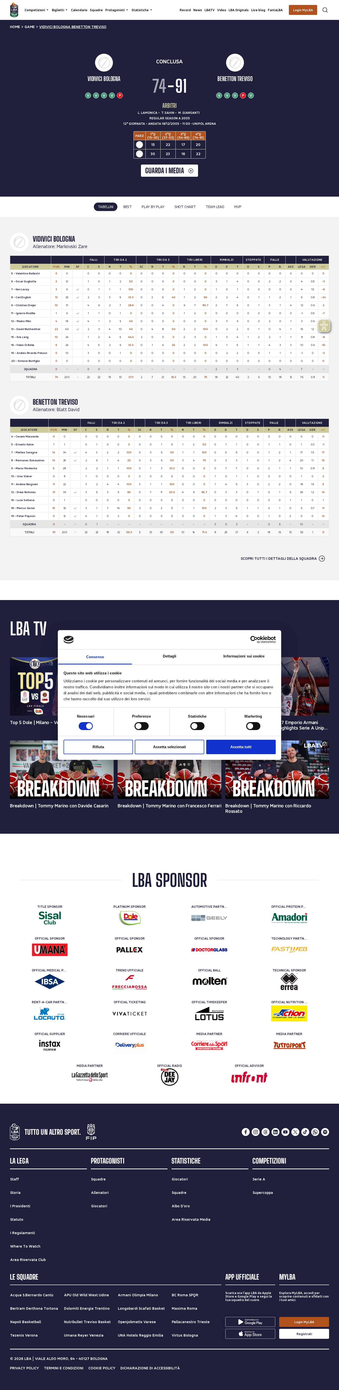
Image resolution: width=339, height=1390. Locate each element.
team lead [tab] (215, 206)
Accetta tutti (240, 747)
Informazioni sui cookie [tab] (243, 656)
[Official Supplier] (50, 1045)
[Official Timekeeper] (209, 1013)
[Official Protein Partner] (289, 918)
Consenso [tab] (95, 657)
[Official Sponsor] (50, 949)
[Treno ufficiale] (130, 981)
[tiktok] (305, 1132)
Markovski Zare (72, 246)
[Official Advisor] (249, 1077)
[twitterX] (295, 1132)
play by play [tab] (153, 206)
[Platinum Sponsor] (130, 918)
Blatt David (68, 409)
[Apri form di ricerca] (325, 10)
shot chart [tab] (185, 206)
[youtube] (285, 1132)
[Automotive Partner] (209, 918)
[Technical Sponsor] (289, 981)
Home (15, 27)
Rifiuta (98, 747)
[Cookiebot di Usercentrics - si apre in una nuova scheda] (254, 639)
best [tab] (127, 206)
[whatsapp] (315, 1132)
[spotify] (325, 1132)
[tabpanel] (169, 398)
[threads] (266, 1132)
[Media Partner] (209, 1045)
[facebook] (246, 1132)
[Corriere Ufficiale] (130, 1045)
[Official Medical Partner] (50, 981)
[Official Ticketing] (130, 1013)
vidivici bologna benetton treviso (72, 27)
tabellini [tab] (105, 206)
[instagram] (256, 1132)
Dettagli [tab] (169, 656)
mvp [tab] (237, 206)
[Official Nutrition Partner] (289, 1013)
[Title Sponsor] (50, 918)
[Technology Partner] (289, 949)
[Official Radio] (170, 1077)
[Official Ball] (209, 981)
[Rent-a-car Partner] (50, 1013)
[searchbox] (169, 6)
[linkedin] (275, 1132)
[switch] (142, 726)
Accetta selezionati (169, 747)
